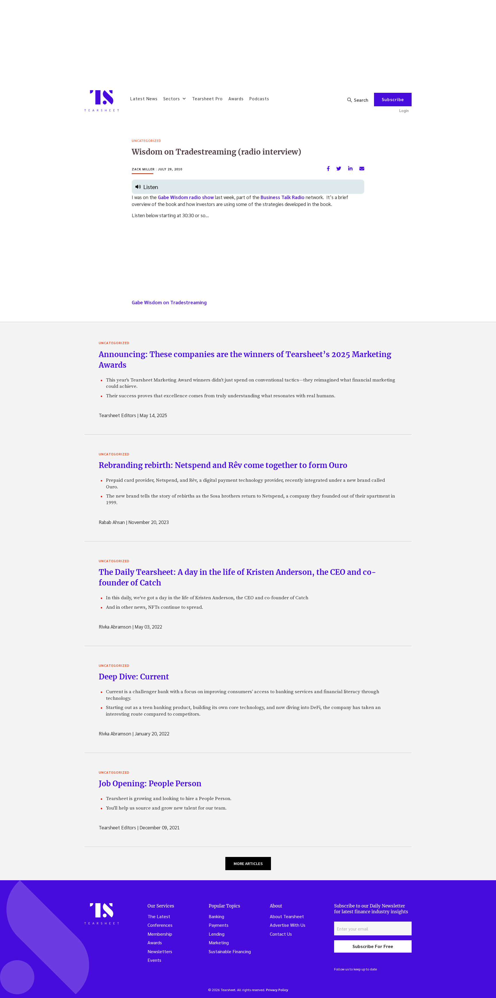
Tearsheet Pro (207, 98)
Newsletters (160, 951)
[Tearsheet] (101, 100)
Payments (218, 925)
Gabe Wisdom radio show (186, 197)
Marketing (219, 942)
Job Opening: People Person (150, 783)
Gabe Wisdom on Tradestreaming (169, 302)
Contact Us (281, 934)
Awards (236, 98)
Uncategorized (146, 140)
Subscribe (393, 99)
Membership (160, 934)
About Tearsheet (287, 916)
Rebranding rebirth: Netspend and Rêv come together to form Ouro (223, 465)
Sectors (171, 98)
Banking (216, 916)
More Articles (248, 863)
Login (404, 110)
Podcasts (259, 98)
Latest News (144, 98)
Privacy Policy (277, 989)
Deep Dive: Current (134, 676)
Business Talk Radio (283, 197)
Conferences (160, 925)
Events (154, 960)
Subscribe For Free (372, 946)
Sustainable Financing (230, 951)
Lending (216, 934)
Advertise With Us (287, 925)
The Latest (159, 916)
